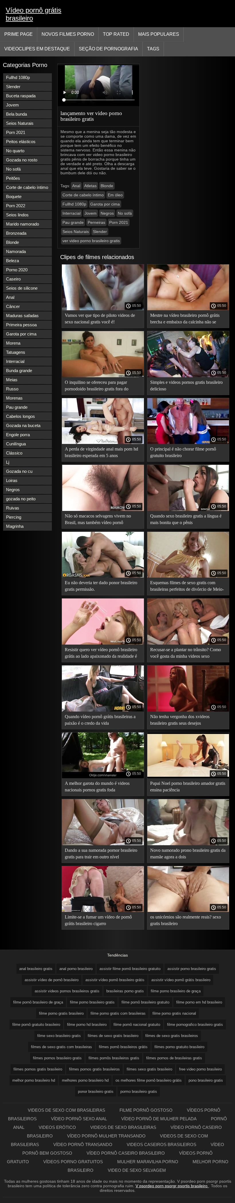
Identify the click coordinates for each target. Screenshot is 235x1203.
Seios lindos (17, 214)
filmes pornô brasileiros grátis (123, 1047)
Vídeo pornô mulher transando (106, 1135)
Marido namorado (22, 224)
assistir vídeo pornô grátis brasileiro (180, 980)
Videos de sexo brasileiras (123, 1127)
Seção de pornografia (108, 48)
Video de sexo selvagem (137, 1170)
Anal (10, 297)
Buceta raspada (21, 95)
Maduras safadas (22, 315)
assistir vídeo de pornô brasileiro (52, 980)
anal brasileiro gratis (35, 969)
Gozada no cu (19, 471)
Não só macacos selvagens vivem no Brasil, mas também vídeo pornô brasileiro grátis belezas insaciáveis (98, 520)
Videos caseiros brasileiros (161, 1144)
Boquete (13, 196)
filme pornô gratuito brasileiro (36, 1024)
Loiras (11, 480)
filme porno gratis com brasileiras (118, 1013)
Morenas (14, 398)
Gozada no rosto (21, 159)
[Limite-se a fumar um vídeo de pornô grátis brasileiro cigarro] (103, 910)
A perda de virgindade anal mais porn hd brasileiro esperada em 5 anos (101, 452)
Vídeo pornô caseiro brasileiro (126, 1153)
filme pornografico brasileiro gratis (195, 1024)
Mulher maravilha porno (147, 1161)
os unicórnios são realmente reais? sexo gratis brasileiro (185, 920)
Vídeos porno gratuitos (73, 1161)
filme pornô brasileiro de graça (38, 1002)
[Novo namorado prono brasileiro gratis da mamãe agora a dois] (188, 843)
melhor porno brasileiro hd (33, 1080)
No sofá (13, 169)
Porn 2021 (15, 132)
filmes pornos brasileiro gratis (57, 1058)
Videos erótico (57, 1127)
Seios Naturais (20, 123)
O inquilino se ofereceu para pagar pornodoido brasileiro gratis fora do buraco (96, 386)
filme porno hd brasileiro (87, 1024)
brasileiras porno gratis (125, 991)
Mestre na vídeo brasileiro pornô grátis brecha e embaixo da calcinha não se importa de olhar (185, 319)
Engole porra (18, 434)
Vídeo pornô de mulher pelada (159, 1118)
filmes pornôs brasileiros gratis (114, 1058)
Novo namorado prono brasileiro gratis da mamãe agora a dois (188, 853)
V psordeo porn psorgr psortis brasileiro (172, 1186)
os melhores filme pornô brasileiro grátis (148, 1080)
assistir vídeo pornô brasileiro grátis (114, 980)
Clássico (14, 453)
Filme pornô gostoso (146, 1110)
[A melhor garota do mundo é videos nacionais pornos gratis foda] (103, 777)
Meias (11, 379)
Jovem (12, 104)
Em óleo (115, 195)
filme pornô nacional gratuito (136, 1024)
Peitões (13, 178)
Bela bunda (16, 114)
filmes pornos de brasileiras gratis (174, 1058)
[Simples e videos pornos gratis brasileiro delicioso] (188, 376)
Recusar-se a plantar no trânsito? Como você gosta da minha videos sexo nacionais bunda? (185, 654)
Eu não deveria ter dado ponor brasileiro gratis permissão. (101, 586)
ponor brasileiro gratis (95, 1091)
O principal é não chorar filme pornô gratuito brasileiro (183, 452)
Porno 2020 (17, 269)
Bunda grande (19, 370)
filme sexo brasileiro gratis (59, 1036)
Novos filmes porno (68, 34)
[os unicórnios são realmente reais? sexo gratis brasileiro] (188, 910)
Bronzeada (16, 233)
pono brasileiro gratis (206, 1080)
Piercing (13, 517)
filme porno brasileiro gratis (92, 1002)
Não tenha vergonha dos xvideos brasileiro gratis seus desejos (179, 720)
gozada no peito (21, 498)
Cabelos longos (20, 416)
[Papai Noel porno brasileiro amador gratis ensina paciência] (188, 777)
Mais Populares (158, 34)
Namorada (16, 251)
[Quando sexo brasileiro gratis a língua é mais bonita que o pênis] (188, 509)
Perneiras (96, 222)
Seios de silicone (22, 288)
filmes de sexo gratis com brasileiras (61, 1047)
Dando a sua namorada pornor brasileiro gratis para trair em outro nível (101, 853)
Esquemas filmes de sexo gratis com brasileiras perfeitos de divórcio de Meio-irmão (187, 587)
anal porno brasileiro (76, 969)
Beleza (12, 260)
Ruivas (12, 507)
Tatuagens (15, 352)
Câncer (13, 306)
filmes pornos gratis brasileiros (94, 1069)
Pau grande (17, 407)
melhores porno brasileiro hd (85, 1080)
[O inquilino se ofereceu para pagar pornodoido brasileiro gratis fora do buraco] (103, 376)
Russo (12, 388)
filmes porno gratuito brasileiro (179, 1047)
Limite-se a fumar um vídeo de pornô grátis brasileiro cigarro (98, 920)
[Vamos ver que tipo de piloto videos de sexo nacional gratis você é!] (103, 309)
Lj (7, 462)
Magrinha (14, 526)
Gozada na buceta (23, 425)
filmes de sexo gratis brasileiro (113, 1036)
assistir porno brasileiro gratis (191, 969)
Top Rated (116, 34)
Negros (13, 489)
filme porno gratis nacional (174, 1013)
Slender (13, 86)
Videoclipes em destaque (37, 48)
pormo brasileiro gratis (138, 1091)
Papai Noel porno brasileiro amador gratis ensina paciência (187, 786)
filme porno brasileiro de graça (176, 991)
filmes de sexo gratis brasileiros (171, 1036)
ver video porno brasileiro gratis (91, 240)
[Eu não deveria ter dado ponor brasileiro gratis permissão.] (103, 576)
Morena (13, 343)
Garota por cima (21, 333)
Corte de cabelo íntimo (27, 187)
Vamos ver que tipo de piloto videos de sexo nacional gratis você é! (100, 318)
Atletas (90, 185)
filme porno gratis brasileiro (61, 1013)
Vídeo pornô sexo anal (79, 1118)
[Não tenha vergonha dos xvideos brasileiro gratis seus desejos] (188, 710)
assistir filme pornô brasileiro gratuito (129, 969)
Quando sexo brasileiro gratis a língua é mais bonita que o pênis (186, 519)
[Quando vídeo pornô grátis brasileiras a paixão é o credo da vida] (103, 710)
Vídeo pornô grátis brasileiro (33, 14)
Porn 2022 (15, 205)
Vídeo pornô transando (82, 1144)
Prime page (18, 34)
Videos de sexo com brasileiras (66, 1110)
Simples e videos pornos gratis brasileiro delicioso (186, 385)
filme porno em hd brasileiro (199, 1002)
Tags (153, 48)
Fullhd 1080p (18, 77)
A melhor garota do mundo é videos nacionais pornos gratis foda (97, 786)
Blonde (12, 242)
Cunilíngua (16, 443)
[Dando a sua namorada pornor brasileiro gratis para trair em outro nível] (103, 843)
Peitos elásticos (21, 141)
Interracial (15, 361)
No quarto (15, 150)
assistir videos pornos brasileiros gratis (67, 991)
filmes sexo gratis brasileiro (149, 1069)
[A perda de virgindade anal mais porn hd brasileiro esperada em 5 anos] (103, 442)
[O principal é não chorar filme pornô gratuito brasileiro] (188, 442)
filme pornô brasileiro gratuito (145, 1002)
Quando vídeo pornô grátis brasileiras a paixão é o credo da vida (100, 720)
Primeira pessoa (21, 324)
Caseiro (13, 278)
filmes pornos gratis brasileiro (37, 1069)
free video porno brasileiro (200, 1069)
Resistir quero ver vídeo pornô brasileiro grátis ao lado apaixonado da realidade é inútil (101, 654)
